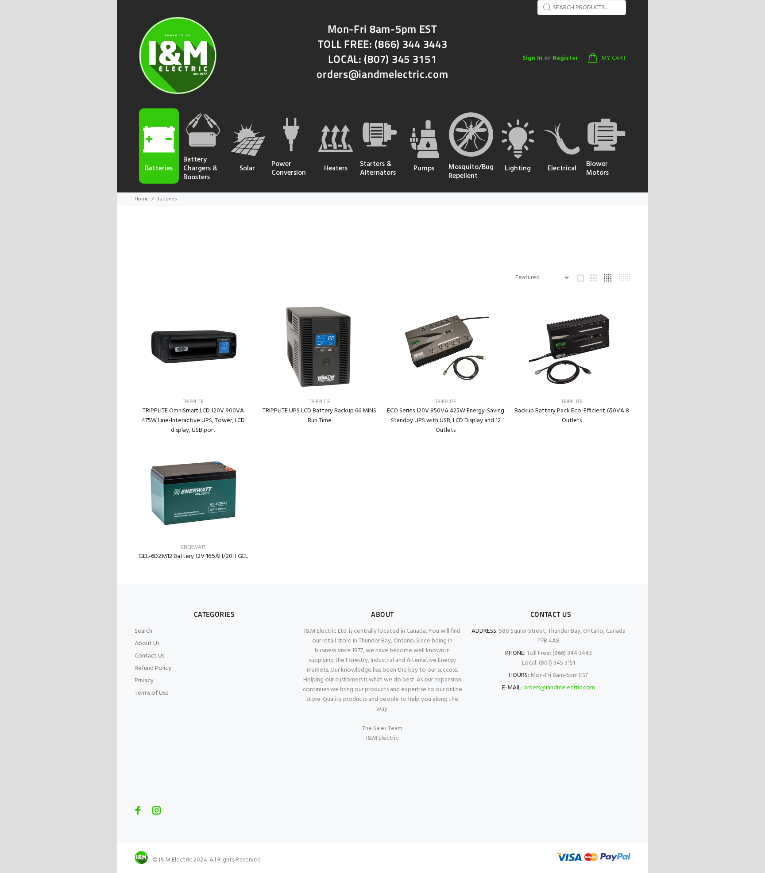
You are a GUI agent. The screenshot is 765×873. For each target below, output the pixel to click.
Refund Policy (153, 668)
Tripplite (193, 401)
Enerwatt (193, 547)
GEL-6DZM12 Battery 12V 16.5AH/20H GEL (193, 556)
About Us (147, 643)
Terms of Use (152, 693)
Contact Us (149, 656)
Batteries (166, 199)
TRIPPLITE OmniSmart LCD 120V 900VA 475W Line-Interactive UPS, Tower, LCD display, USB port (193, 420)
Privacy (144, 681)
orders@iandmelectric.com (559, 688)
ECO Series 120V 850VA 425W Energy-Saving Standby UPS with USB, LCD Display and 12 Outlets (445, 420)
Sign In (532, 58)
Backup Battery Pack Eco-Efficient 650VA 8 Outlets (571, 416)
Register (565, 58)
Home (142, 199)
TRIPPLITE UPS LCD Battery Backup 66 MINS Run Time (319, 416)
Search (143, 631)
